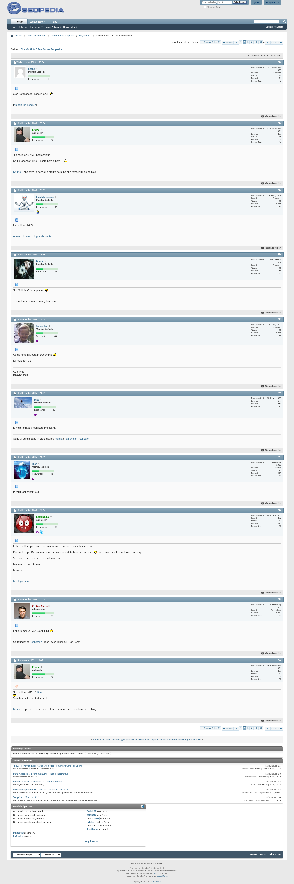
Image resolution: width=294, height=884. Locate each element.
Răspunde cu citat (273, 117)
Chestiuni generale (36, 35)
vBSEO (156, 873)
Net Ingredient (21, 581)
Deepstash (36, 641)
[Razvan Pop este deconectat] (24, 333)
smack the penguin (25, 104)
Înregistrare (272, 2)
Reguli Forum (92, 841)
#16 (279, 393)
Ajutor (256, 2)
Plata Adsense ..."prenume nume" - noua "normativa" (41, 774)
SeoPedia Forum (258, 854)
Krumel (17, 171)
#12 (279, 123)
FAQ (14, 27)
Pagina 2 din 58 (212, 42)
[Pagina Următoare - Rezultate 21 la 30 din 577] (267, 43)
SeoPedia (157, 882)
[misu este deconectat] (23, 402)
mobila (58, 438)
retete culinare (21, 236)
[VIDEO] (91, 822)
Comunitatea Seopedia (62, 35)
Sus (279, 854)
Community (34, 27)
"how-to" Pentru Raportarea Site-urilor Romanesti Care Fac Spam (47, 766)
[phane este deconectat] (20, 72)
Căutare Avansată (274, 27)
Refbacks (18, 836)
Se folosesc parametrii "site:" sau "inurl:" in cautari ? (40, 789)
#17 (279, 457)
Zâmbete (92, 815)
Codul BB (91, 811)
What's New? (37, 21)
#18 (279, 510)
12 (255, 42)
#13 (279, 190)
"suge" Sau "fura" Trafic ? (26, 797)
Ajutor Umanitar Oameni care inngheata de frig (176, 739)
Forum (19, 21)
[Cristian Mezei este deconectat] (22, 611)
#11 (279, 62)
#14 (279, 254)
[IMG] (97, 818)
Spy (55, 21)
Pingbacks (18, 833)
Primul (229, 42)
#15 (279, 319)
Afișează (274, 56)
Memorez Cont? (214, 7)
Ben (39, 692)
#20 (279, 660)
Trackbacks (92, 829)
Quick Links (69, 27)
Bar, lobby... (85, 35)
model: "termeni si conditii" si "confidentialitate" (38, 781)
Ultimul (275, 42)
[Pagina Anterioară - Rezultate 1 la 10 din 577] (236, 43)
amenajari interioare (77, 438)
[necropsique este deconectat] (24, 523)
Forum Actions (52, 27)
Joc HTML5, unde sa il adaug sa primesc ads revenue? (121, 739)
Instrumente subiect (257, 56)
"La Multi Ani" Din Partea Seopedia (41, 49)
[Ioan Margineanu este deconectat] (24, 203)
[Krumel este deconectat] (22, 134)
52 (260, 42)
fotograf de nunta (41, 236)
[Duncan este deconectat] (24, 269)
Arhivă (272, 854)
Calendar (22, 27)
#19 (279, 599)
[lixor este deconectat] (22, 470)
